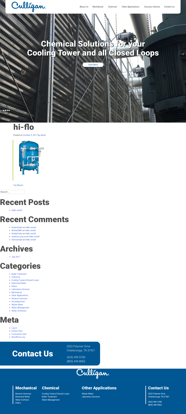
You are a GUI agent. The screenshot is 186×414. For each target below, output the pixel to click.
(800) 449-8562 (76, 361)
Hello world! (17, 210)
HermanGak (17, 239)
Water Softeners (19, 311)
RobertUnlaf (17, 227)
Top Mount (18, 185)
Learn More (93, 65)
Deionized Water (19, 283)
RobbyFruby (17, 233)
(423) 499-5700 (76, 357)
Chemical (112, 6)
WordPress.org (18, 337)
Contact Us (169, 6)
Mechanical (98, 6)
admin (43, 135)
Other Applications (131, 6)
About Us (84, 6)
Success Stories (152, 6)
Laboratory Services (21, 289)
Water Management (20, 307)
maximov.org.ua (19, 236)
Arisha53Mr (17, 230)
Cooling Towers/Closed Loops (25, 280)
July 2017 (16, 257)
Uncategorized (18, 301)
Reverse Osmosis (19, 298)
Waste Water (17, 304)
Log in (14, 328)
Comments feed (19, 334)
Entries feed (17, 331)
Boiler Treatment (19, 274)
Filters (14, 286)
